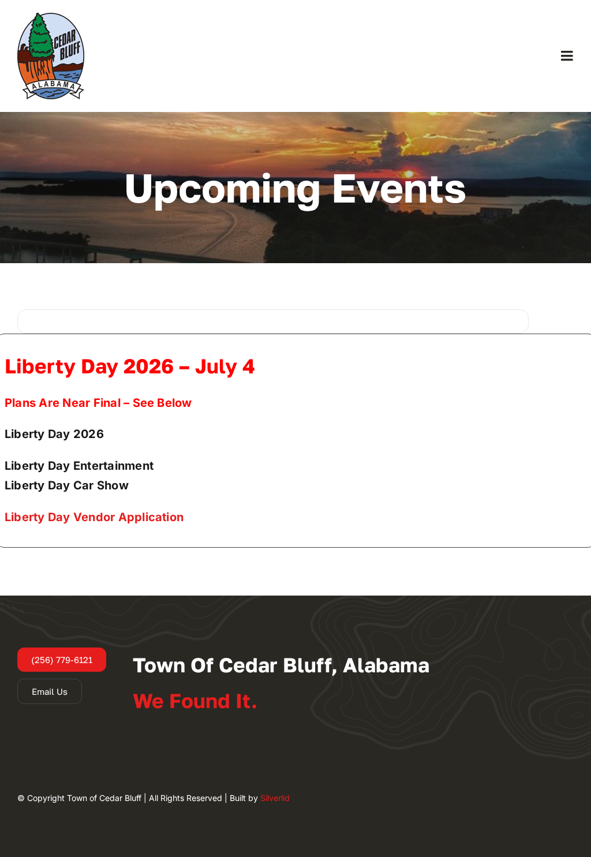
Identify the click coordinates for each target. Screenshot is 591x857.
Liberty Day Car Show (67, 485)
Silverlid (275, 798)
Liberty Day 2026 (54, 434)
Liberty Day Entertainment (79, 466)
